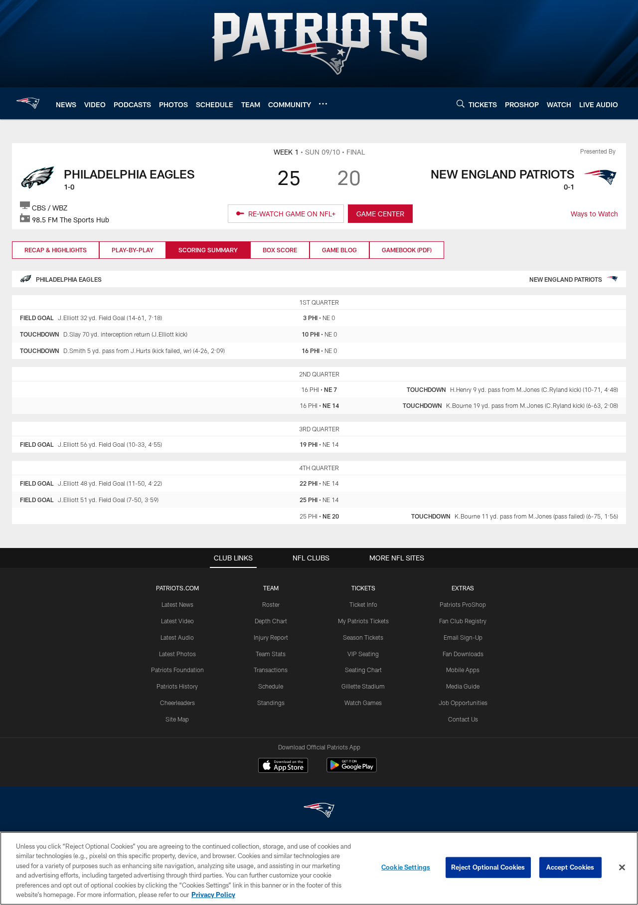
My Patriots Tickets (363, 620)
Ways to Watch (594, 213)
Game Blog (339, 249)
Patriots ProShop (463, 604)
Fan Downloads (463, 653)
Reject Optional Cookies (488, 867)
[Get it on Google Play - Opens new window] (352, 770)
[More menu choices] (323, 104)
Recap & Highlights (55, 249)
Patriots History (177, 686)
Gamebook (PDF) (407, 249)
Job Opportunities (463, 702)
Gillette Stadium (363, 686)
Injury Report (271, 637)
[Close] (622, 868)
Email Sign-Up (463, 637)
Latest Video (177, 620)
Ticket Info (363, 604)
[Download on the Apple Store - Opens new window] (283, 766)
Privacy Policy (213, 895)
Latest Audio (177, 637)
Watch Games (363, 702)
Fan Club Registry (462, 620)
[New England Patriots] (319, 811)
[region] (319, 868)
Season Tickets (363, 637)
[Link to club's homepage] (28, 103)
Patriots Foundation (177, 669)
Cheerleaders (177, 702)
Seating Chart (363, 669)
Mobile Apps (462, 669)
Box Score (280, 249)
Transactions (271, 669)
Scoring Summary (208, 249)
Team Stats (271, 653)
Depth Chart (271, 620)
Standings (271, 702)
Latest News (177, 604)
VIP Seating (363, 653)
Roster (271, 604)
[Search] (461, 103)
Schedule (270, 686)
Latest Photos (177, 653)
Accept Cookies (570, 867)
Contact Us (463, 719)
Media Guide (462, 686)
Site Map (177, 719)
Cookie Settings (405, 867)
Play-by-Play (133, 249)
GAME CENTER (380, 213)
